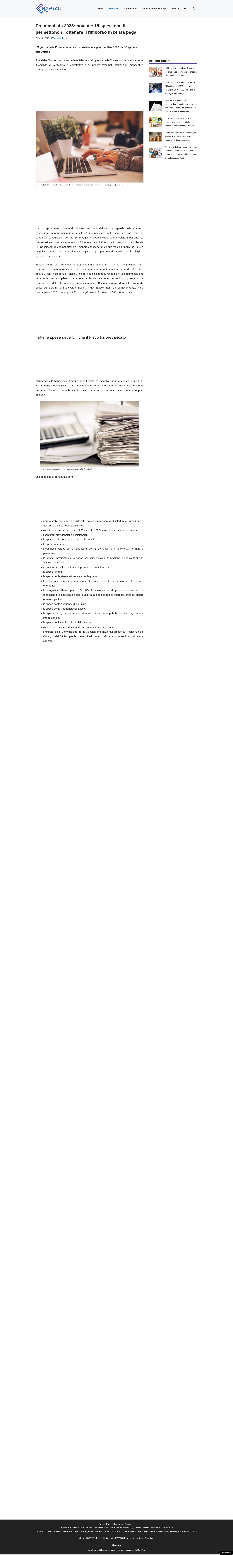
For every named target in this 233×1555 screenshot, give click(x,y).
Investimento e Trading (154, 8)
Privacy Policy (105, 1524)
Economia (114, 8)
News (100, 8)
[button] (193, 9)
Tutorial (175, 8)
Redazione (129, 1524)
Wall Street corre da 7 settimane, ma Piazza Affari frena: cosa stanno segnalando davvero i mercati (181, 136)
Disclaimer (118, 1524)
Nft (185, 8)
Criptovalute (130, 8)
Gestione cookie (226, 1553)
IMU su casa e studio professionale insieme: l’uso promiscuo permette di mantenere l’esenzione (181, 72)
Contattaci (149, 1538)
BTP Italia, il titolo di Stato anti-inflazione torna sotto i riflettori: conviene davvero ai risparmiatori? (180, 122)
